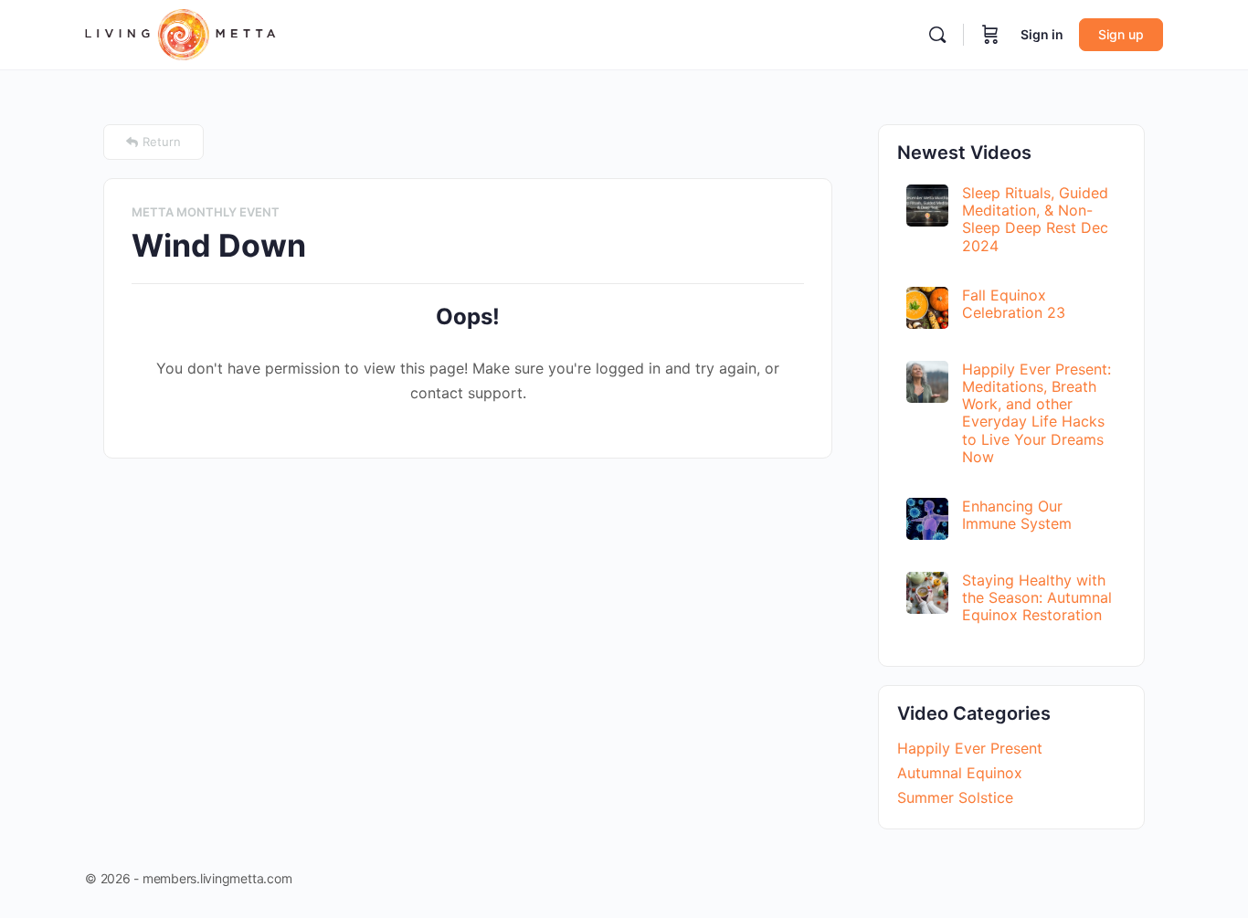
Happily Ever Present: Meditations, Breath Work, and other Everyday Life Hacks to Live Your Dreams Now (1036, 413)
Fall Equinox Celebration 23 (1013, 304)
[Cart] (990, 34)
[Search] (937, 35)
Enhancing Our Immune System (1017, 515)
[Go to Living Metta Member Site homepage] (180, 33)
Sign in (1042, 34)
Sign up (1121, 34)
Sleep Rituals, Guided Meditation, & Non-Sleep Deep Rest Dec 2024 (1035, 219)
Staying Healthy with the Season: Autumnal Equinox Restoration (1037, 597)
